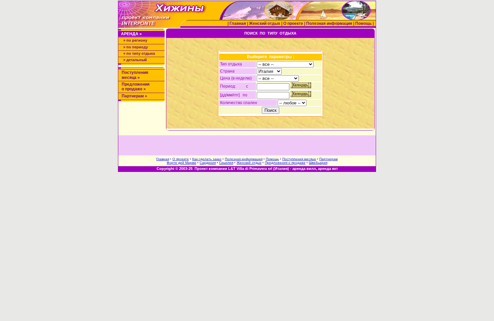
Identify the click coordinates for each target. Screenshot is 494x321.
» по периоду (135, 47)
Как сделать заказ (206, 159)
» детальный (135, 60)
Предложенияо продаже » (136, 86)
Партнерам (328, 159)
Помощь (364, 23)
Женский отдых (265, 23)
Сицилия (226, 163)
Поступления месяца (299, 159)
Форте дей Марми (181, 163)
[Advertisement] (247, 145)
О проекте (293, 23)
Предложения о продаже (285, 163)
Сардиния (208, 163)
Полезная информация (329, 23)
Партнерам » (134, 96)
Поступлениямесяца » (135, 75)
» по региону (135, 40)
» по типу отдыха (139, 53)
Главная (238, 23)
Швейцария (318, 163)
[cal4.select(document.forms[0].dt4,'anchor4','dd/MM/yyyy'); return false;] (300, 87)
